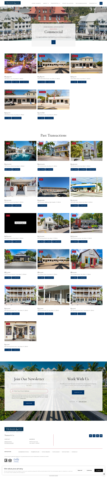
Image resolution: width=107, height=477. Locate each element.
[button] (78, 392)
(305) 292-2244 (83, 401)
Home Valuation (67, 3)
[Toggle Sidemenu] (101, 3)
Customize (89, 470)
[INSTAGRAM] (94, 435)
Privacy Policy (23, 398)
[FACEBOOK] (90, 435)
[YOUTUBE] (101, 435)
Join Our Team (65, 451)
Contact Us (93, 3)
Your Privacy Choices (53, 475)
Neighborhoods (81, 3)
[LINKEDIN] (97, 435)
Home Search (36, 3)
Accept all (98, 470)
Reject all (80, 470)
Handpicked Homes (23, 451)
